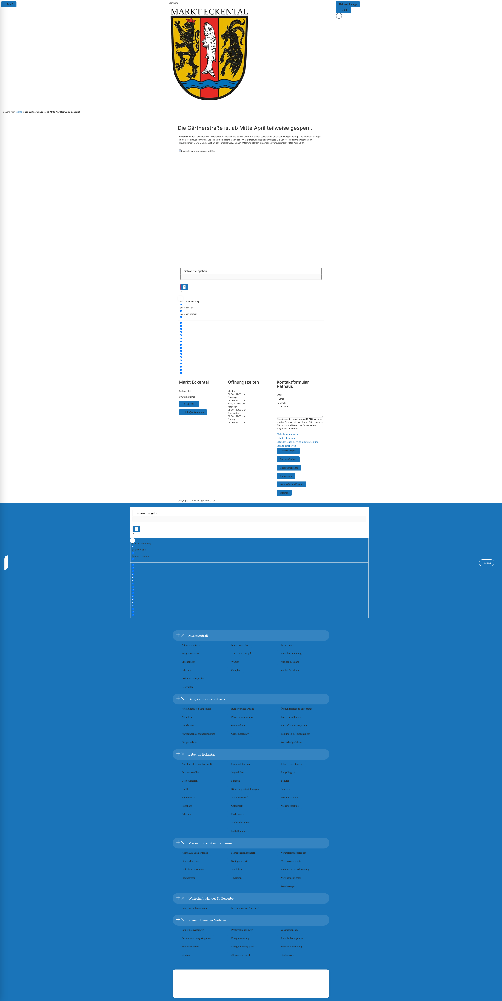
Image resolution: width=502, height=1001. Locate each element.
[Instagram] (180, 419)
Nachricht (281, 403)
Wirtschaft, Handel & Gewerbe (210, 898)
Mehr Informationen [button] (287, 433)
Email (279, 395)
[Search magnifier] (184, 287)
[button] (251, 635)
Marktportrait (198, 635)
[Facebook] (183, 419)
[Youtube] (187, 419)
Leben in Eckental (201, 754)
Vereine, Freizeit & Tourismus (210, 843)
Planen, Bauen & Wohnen (207, 920)
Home (19, 111)
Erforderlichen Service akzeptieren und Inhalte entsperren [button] (297, 443)
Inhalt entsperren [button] (286, 437)
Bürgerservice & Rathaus (206, 699)
